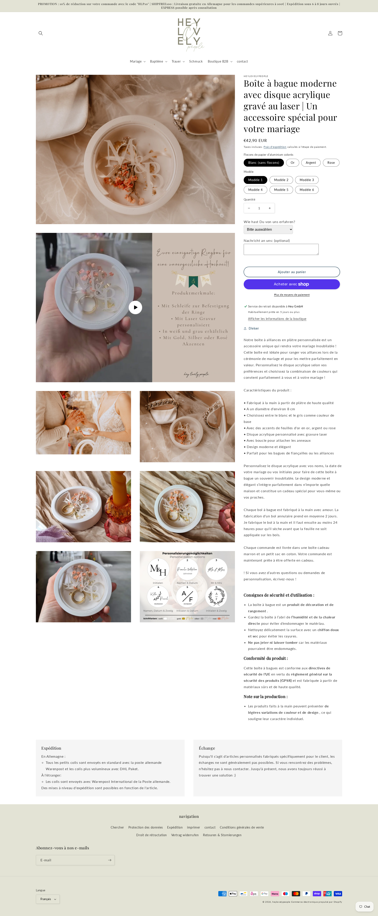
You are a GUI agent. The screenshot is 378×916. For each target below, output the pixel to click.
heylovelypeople (281, 901)
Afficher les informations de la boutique (277, 319)
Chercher (117, 827)
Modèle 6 (307, 190)
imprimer (193, 827)
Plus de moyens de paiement (292, 294)
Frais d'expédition (275, 146)
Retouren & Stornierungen (222, 835)
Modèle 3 (307, 180)
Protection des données (145, 827)
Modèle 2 (281, 180)
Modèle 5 (281, 190)
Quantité (249, 199)
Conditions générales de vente (242, 827)
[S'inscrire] (109, 860)
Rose (331, 162)
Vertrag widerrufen (185, 835)
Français (45, 899)
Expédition (175, 827)
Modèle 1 (255, 180)
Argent (311, 162)
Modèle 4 (255, 190)
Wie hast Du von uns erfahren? (269, 222)
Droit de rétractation (151, 835)
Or (293, 162)
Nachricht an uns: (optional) (267, 240)
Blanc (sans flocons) (263, 162)
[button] (41, 33)
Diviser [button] (254, 328)
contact (210, 827)
